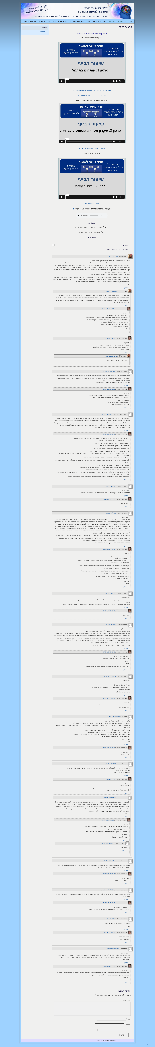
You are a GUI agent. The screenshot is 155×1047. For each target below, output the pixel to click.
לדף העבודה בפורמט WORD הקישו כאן (92, 95)
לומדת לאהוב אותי (30, 21)
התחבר (42, 32)
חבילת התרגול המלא (60, 21)
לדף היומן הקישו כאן (92, 204)
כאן (73, 209)
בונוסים (88, 21)
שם (128, 1019)
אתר (128, 1030)
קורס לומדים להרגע (99, 21)
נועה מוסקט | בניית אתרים (146, 1044)
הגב (126, 288)
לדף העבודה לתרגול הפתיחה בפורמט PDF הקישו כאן (92, 90)
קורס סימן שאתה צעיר (76, 21)
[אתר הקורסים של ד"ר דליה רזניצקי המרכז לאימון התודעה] (77, 11)
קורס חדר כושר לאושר (115, 21)
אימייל (127, 1025)
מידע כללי (128, 21)
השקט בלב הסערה (45, 21)
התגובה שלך (125, 1000)
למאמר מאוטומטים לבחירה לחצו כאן (92, 148)
